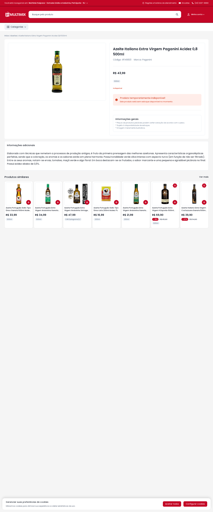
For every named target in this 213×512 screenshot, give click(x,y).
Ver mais (204, 176)
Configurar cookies (195, 503)
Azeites (14, 35)
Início (6, 35)
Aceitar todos (172, 503)
